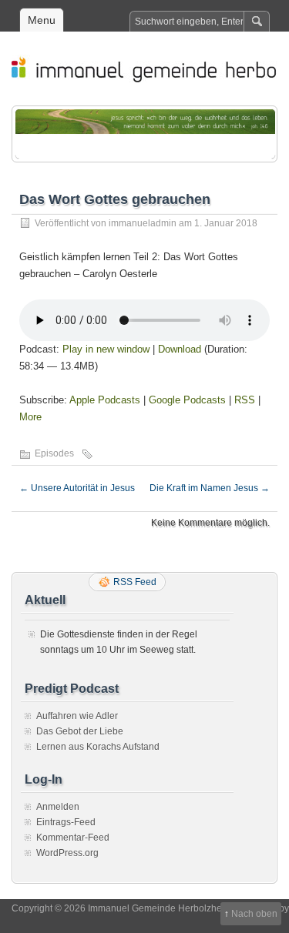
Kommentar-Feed (72, 837)
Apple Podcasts (104, 400)
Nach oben (254, 913)
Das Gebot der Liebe (79, 731)
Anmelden (57, 806)
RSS (244, 400)
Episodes (54, 453)
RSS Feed (134, 582)
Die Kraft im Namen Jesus (210, 488)
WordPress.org (67, 853)
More (30, 417)
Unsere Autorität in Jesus (77, 488)
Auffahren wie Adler (77, 716)
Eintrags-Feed (66, 822)
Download (179, 349)
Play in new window (106, 349)
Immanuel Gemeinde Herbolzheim (152, 68)
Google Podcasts (187, 400)
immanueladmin (142, 223)
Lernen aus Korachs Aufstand (98, 746)
